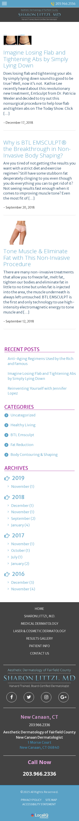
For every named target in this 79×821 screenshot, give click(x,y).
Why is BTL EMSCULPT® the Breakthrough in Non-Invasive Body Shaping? (37, 148)
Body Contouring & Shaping (34, 454)
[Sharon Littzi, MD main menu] (4, 3)
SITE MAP (51, 800)
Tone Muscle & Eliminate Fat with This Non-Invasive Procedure (36, 257)
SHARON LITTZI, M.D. (39, 616)
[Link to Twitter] (29, 697)
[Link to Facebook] (11, 697)
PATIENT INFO (39, 646)
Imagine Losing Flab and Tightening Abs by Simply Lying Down (35, 58)
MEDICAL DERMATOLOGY (39, 624)
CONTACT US (39, 653)
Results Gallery (39, 639)
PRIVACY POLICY (31, 800)
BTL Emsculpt (22, 435)
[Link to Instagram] (46, 697)
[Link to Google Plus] (63, 697)
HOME (39, 609)
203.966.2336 (65, 4)
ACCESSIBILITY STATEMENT (39, 804)
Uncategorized (23, 415)
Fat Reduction (22, 444)
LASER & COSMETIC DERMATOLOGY (39, 631)
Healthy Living (23, 425)
